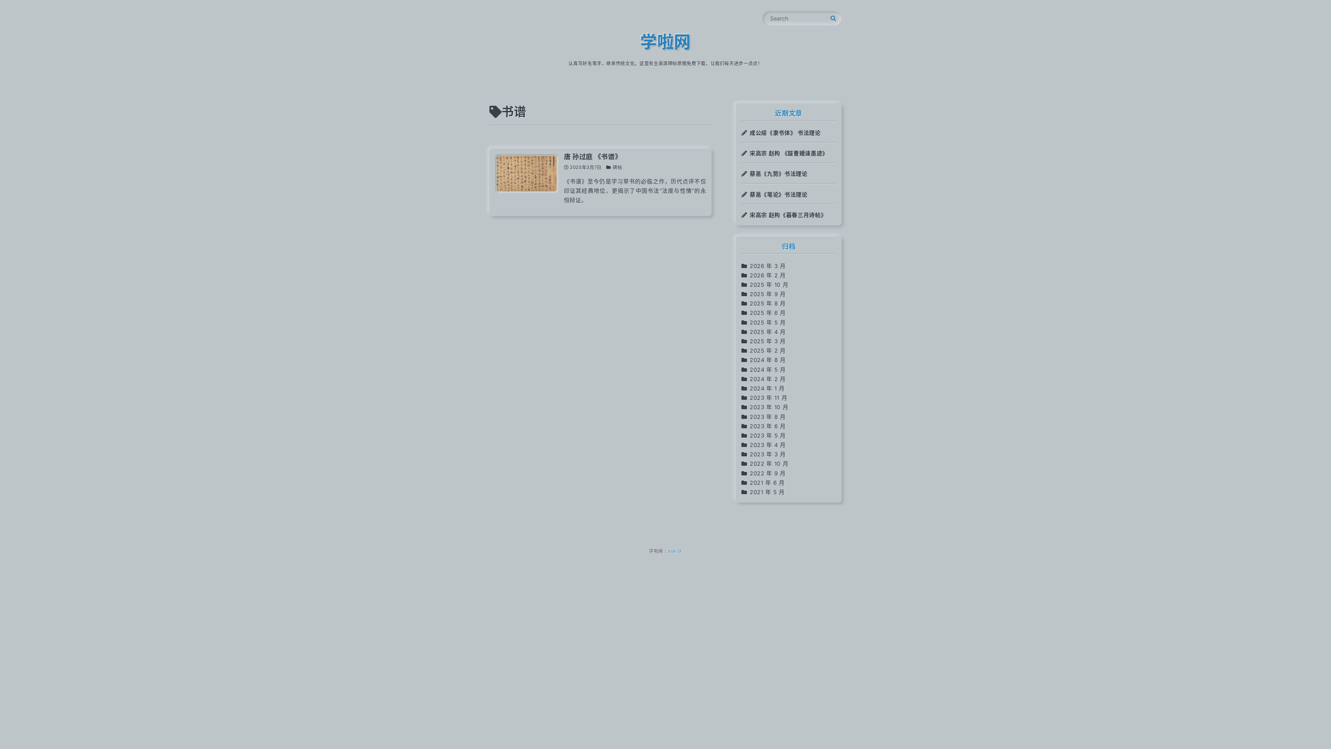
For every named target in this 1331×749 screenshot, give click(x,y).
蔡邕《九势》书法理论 (778, 173)
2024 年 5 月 (767, 369)
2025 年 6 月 (767, 312)
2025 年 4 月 (767, 331)
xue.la (675, 551)
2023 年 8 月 (767, 416)
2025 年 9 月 (767, 294)
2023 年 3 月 (767, 454)
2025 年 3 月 (767, 341)
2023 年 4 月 (767, 444)
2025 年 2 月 (767, 350)
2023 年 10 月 (769, 407)
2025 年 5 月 (767, 322)
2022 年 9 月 (767, 473)
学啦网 (665, 42)
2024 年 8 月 (767, 359)
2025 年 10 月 (769, 284)
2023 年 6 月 (767, 426)
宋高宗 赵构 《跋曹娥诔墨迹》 (789, 153)
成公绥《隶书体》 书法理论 (785, 132)
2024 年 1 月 (767, 388)
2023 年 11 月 (768, 397)
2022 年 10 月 (769, 463)
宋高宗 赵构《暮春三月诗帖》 (788, 215)
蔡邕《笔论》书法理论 (778, 194)
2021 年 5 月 (767, 492)
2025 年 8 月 (767, 303)
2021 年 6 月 (767, 482)
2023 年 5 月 (767, 435)
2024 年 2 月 (767, 379)
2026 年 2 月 (767, 275)
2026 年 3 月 (767, 265)
